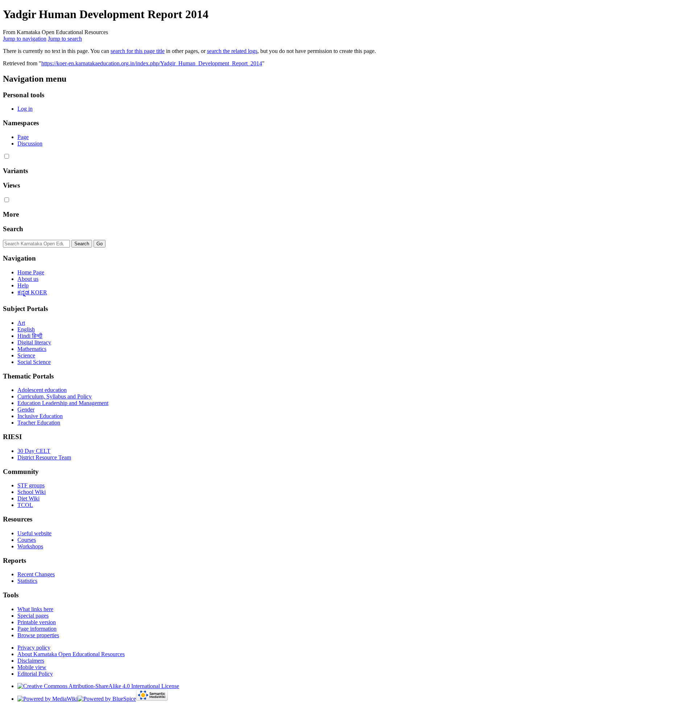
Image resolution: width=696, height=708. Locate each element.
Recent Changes (36, 574)
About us (27, 279)
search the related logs (232, 51)
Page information (37, 629)
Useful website (34, 533)
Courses (26, 540)
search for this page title (138, 51)
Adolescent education (42, 390)
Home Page (30, 272)
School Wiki (31, 492)
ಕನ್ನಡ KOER (32, 292)
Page (23, 137)
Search (13, 229)
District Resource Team (44, 457)
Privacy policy (33, 647)
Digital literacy (34, 342)
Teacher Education (38, 423)
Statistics (27, 581)
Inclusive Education (40, 416)
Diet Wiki (28, 498)
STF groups (31, 485)
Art (21, 323)
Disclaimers (30, 661)
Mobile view (31, 667)
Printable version (36, 622)
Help (23, 285)
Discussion (29, 143)
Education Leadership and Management (62, 403)
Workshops (30, 546)
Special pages (33, 616)
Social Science (34, 362)
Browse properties (38, 635)
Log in (25, 109)
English (26, 329)
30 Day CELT (33, 451)
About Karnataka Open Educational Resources (71, 654)
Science (26, 355)
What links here (35, 609)
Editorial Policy (35, 674)
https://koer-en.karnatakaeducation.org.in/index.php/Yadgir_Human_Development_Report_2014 (151, 63)
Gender (25, 409)
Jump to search (65, 39)
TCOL (25, 505)
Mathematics (31, 349)
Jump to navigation (24, 39)
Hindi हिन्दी (29, 336)
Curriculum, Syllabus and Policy (54, 396)
